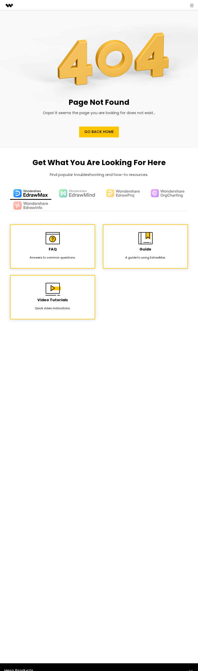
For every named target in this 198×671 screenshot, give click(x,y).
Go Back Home (99, 131)
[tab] (30, 194)
